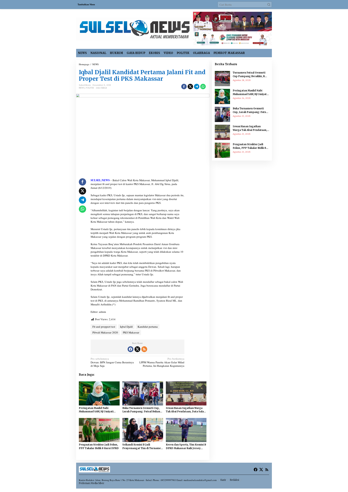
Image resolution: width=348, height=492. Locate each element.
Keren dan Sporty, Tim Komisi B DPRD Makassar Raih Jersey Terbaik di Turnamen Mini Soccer (186, 446)
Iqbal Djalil (126, 326)
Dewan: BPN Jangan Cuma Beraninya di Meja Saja (112, 362)
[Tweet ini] (190, 86)
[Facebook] (130, 349)
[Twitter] (137, 349)
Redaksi (234, 480)
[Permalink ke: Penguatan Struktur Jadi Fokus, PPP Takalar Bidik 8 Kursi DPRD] (99, 429)
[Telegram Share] (196, 86)
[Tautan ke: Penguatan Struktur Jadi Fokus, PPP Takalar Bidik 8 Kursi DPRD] (222, 150)
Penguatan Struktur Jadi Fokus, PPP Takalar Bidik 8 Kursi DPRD (99, 446)
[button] (269, 4)
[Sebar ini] (184, 86)
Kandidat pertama (148, 326)
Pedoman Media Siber (91, 483)
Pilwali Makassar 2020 (105, 332)
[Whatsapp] (203, 86)
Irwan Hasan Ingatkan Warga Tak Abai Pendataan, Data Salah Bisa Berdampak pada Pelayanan (185, 410)
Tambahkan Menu (86, 4)
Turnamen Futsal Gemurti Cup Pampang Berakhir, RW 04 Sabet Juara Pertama (250, 74)
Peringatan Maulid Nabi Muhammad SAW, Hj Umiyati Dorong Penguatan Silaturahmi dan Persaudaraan (98, 410)
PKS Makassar (131, 332)
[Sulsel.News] (134, 28)
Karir (223, 480)
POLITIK (90, 88)
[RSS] (144, 349)
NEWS (82, 88)
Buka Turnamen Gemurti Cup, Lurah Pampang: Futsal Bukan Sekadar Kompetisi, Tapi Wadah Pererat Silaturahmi (142, 410)
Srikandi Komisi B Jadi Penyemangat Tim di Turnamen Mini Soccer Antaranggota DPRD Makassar (142, 446)
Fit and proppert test (103, 326)
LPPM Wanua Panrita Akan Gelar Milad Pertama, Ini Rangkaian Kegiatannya (161, 362)
